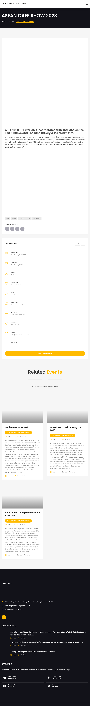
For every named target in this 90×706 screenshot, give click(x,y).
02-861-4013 (15, 325)
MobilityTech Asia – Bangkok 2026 (66, 429)
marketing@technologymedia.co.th (17, 606)
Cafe (7, 218)
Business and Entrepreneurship (21, 305)
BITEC (13, 295)
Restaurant (36, 218)
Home (4, 21)
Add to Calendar (45, 353)
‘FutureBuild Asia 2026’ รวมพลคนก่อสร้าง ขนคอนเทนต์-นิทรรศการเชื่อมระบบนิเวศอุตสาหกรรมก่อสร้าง (46, 642)
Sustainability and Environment (18, 432)
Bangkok (14, 285)
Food (28, 218)
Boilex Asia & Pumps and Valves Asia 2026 (22, 514)
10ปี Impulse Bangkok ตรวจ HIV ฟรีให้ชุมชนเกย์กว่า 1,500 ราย (32, 652)
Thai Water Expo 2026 (16, 427)
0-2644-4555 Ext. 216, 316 (13, 610)
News (14, 638)
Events (11, 21)
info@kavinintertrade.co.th (20, 335)
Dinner (14, 218)
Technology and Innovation (62, 435)
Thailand (21, 285)
